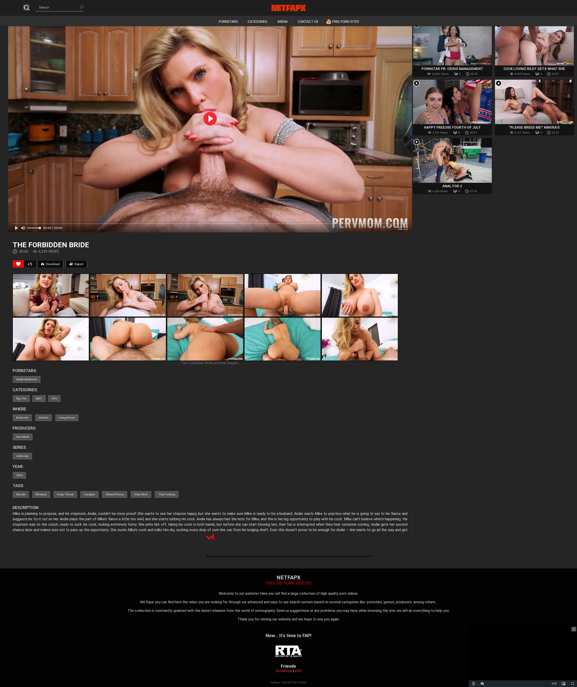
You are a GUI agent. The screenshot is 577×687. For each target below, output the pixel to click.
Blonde (20, 494)
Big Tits (21, 398)
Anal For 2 (452, 186)
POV (54, 398)
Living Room (67, 417)
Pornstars (228, 22)
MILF (39, 398)
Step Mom (141, 494)
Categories (257, 22)
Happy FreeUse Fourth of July (452, 127)
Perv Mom (22, 437)
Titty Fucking (166, 494)
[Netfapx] (289, 8)
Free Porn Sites (345, 22)
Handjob (89, 494)
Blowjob (41, 494)
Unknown (22, 456)
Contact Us (308, 22)
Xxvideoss (284, 671)
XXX (298, 671)
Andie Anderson (26, 379)
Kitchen (43, 417)
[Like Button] (18, 264)
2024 (19, 475)
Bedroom (22, 417)
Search (26, 7)
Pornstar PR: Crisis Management (452, 69)
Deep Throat (65, 494)
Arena (282, 22)
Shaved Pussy (114, 494)
